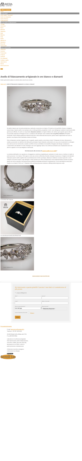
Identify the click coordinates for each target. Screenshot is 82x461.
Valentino (2, 31)
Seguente (9, 326)
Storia (2, 63)
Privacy (32, 313)
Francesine (3, 53)
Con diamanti (3, 58)
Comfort (2, 51)
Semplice (2, 42)
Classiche (3, 49)
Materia (2, 35)
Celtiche (2, 56)
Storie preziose (4, 65)
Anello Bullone (4, 19)
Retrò (1, 28)
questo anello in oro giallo (49, 151)
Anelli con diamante (5, 17)
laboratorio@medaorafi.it (17, 329)
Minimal (2, 29)
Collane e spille (4, 60)
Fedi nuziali (3, 45)
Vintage (2, 24)
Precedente (3, 326)
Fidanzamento (4, 20)
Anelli (1, 11)
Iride (1, 37)
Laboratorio (3, 62)
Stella (1, 38)
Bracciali (2, 44)
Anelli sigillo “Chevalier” (6, 15)
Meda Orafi (3, 84)
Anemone (3, 26)
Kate (1, 33)
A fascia (2, 54)
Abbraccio (3, 40)
